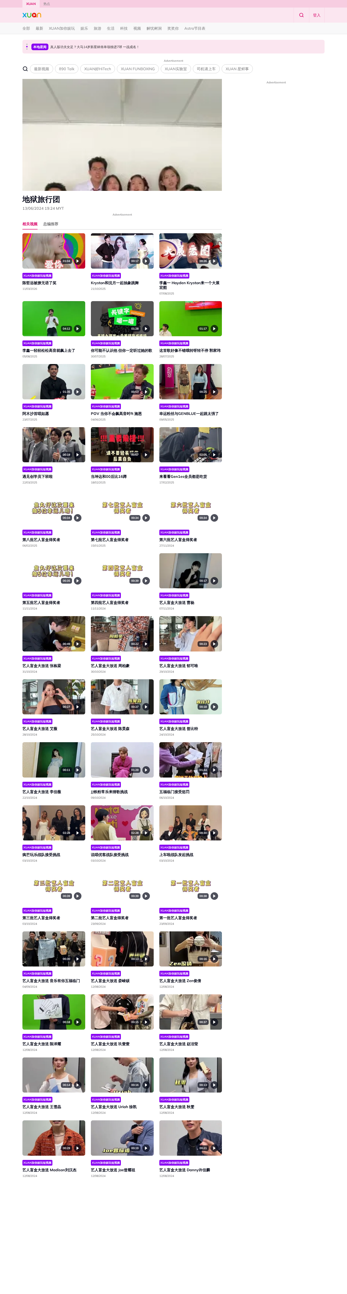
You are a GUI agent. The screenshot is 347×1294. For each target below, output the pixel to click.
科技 (124, 28)
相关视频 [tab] (30, 223)
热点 (46, 4)
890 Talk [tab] (66, 68)
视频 (137, 28)
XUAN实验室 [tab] (176, 68)
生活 (110, 28)
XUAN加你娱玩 (62, 28)
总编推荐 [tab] (50, 223)
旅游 (97, 28)
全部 (26, 28)
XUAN (31, 4)
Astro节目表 (194, 28)
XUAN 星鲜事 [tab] (237, 68)
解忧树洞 (154, 28)
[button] (27, 44)
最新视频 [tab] (41, 68)
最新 (39, 28)
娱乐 (84, 28)
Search (301, 15)
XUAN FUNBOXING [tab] (138, 68)
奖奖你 (173, 28)
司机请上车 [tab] (206, 68)
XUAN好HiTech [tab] (97, 68)
